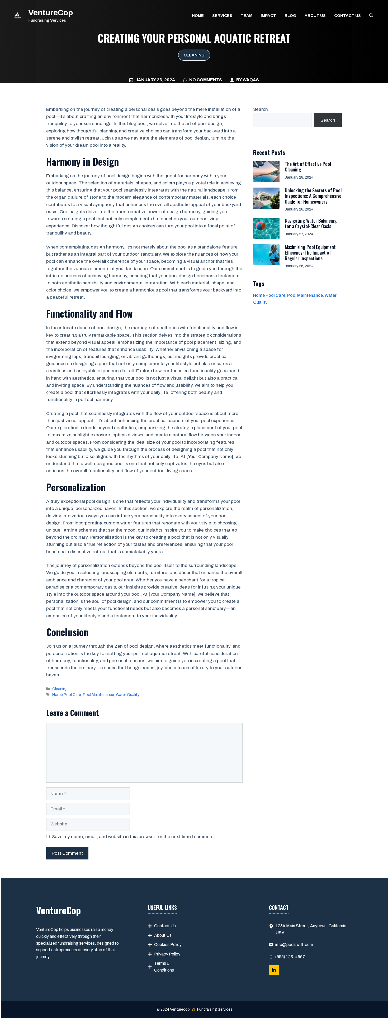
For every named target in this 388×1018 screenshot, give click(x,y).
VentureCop (50, 12)
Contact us (347, 15)
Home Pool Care (66, 694)
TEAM (246, 15)
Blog (290, 15)
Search (260, 109)
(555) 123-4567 (290, 956)
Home (198, 15)
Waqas (251, 80)
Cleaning (194, 55)
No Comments (205, 80)
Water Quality (127, 694)
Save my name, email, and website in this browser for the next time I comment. (133, 836)
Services (222, 15)
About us (315, 15)
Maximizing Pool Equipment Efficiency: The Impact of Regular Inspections (310, 252)
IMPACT (268, 15)
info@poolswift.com (294, 944)
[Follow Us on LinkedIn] (274, 970)
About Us (163, 935)
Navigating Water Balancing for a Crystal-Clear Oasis (311, 223)
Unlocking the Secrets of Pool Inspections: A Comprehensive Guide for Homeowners (313, 196)
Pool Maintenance (98, 694)
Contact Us (165, 926)
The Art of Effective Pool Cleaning (308, 166)
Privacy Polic (166, 954)
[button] (371, 15)
